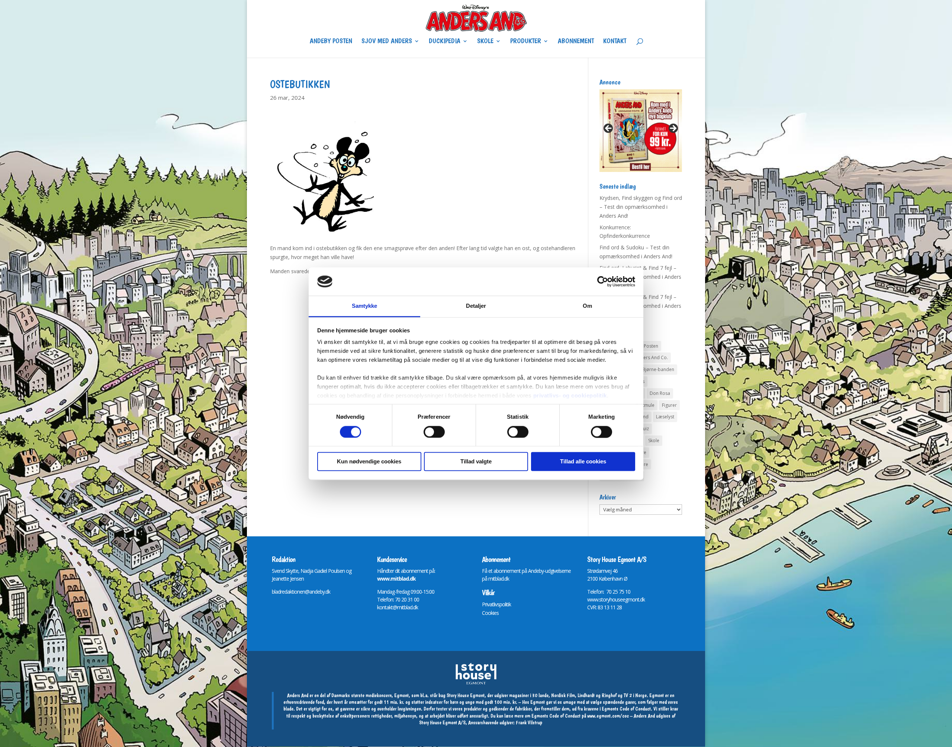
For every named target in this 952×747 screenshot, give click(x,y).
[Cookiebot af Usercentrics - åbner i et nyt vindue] (602, 281)
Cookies (490, 612)
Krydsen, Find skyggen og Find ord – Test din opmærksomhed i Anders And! (640, 206)
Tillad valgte (476, 462)
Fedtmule (644, 405)
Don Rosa (660, 393)
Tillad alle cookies (583, 462)
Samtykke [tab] (364, 306)
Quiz (644, 428)
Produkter (525, 41)
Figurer (669, 405)
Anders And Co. (651, 357)
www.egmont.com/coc (608, 716)
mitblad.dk (498, 578)
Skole (485, 41)
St (589, 570)
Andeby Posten (331, 41)
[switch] (434, 432)
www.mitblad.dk (396, 578)
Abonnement (576, 41)
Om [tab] (587, 306)
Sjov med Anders (386, 41)
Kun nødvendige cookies (369, 462)
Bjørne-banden (658, 369)
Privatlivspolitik (496, 604)
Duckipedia (444, 41)
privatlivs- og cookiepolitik (570, 396)
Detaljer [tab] (476, 306)
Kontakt (614, 41)
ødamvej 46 (605, 570)
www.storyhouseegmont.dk (616, 599)
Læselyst (665, 417)
